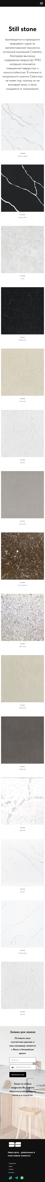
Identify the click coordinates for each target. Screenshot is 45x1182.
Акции (10, 1166)
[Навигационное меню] (41, 3)
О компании (12, 1163)
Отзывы (11, 1169)
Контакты (11, 1172)
